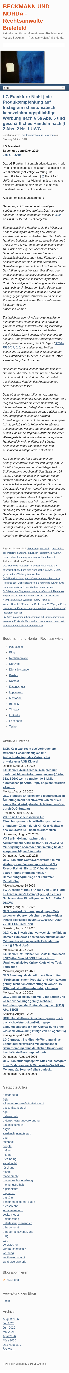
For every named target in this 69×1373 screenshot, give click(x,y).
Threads (14, 709)
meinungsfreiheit (13, 1184)
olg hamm (9, 1193)
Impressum (16, 692)
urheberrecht (11, 1227)
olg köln (8, 1197)
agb (5, 1099)
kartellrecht (10, 1163)
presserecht (10, 1206)
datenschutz (10, 1116)
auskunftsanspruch (15, 1107)
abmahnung (33, 548)
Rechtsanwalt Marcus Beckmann (38, 135)
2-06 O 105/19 (12, 154)
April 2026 (9, 1336)
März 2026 (9, 1340)
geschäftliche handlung (14, 552)
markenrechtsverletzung (18, 1180)
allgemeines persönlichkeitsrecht (23, 1103)
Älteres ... (9, 1349)
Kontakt (14, 680)
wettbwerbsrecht (46, 557)
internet (7, 1154)
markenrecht (10, 1176)
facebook (8, 1141)
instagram (44, 552)
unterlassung (11, 1218)
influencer (33, 552)
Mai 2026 (9, 1331)
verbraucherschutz (14, 1248)
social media (11, 1214)
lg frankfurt (55, 552)
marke (7, 1171)
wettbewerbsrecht (14, 1257)
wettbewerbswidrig (14, 1261)
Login (6, 1300)
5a (60, 214)
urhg (5, 1236)
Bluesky (14, 703)
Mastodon (15, 698)
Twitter (13, 726)
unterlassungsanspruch (17, 1223)
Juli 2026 (8, 1323)
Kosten (13, 675)
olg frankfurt (10, 1188)
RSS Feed (12, 1279)
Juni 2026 (9, 1327)
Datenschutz (17, 686)
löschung (8, 1167)
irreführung (9, 1159)
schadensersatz (13, 1210)
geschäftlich (57, 548)
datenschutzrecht (13, 1124)
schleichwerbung (18, 557)
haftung (7, 1150)
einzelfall (44, 548)
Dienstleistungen (19, 669)
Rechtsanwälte (18, 658)
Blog (12, 652)
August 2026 (11, 1319)
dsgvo (6, 1129)
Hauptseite (16, 646)
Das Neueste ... (12, 1344)
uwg (5, 1240)
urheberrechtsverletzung (18, 1231)
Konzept (14, 663)
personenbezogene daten (19, 1201)
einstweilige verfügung (17, 1133)
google (7, 1146)
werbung (32, 557)
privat (5, 557)
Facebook (15, 720)
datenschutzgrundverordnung (21, 1120)
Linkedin (14, 715)
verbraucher (10, 1244)
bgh (5, 1111)
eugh (6, 1137)
